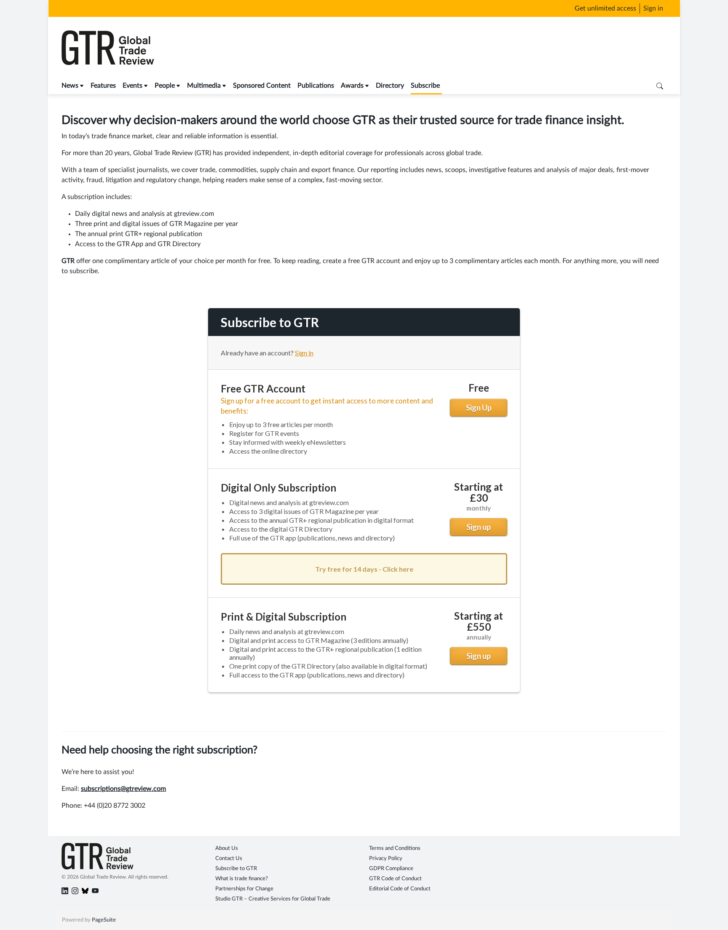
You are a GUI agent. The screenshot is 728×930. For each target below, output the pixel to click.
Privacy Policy (385, 858)
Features (103, 85)
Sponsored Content (262, 85)
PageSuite (104, 920)
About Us (226, 848)
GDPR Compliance (391, 868)
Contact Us (228, 858)
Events (132, 85)
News (70, 85)
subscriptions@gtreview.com (123, 788)
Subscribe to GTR (236, 868)
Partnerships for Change (244, 889)
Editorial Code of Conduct (400, 889)
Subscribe (425, 85)
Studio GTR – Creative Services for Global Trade (272, 899)
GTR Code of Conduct (395, 879)
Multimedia (204, 85)
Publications (315, 85)
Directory (390, 85)
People (165, 85)
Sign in (653, 8)
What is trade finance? (241, 879)
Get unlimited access (605, 8)
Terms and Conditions (394, 848)
